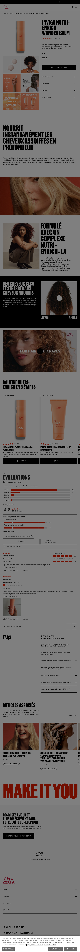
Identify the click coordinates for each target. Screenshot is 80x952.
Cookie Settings (8, 949)
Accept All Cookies (55, 949)
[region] (40, 944)
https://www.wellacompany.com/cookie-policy (41, 945)
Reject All (70, 949)
